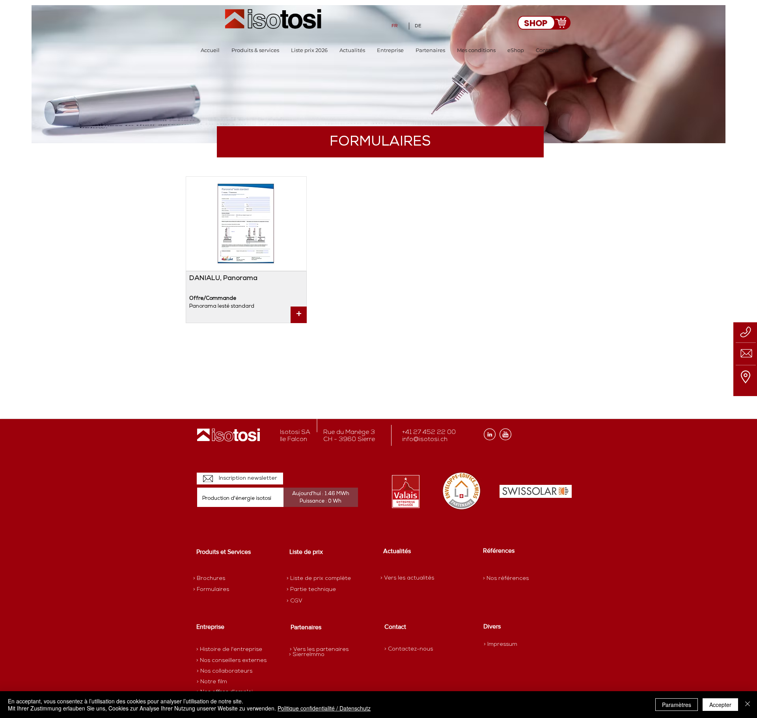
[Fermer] (747, 704)
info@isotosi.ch (424, 439)
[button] (255, 50)
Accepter (720, 705)
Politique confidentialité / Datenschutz (324, 708)
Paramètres (676, 705)
